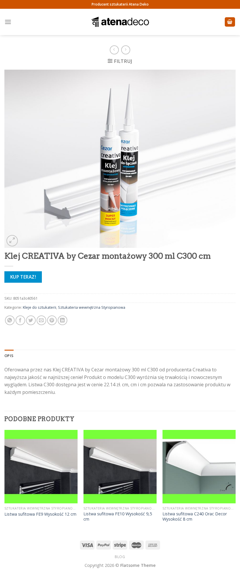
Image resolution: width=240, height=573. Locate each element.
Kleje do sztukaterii (39, 307)
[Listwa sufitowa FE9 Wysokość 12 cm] (41, 466)
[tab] (8, 355)
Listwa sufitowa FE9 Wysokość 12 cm (40, 514)
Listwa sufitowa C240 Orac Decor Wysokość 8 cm (194, 516)
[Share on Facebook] (20, 320)
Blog (120, 556)
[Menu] (7, 22)
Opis (8, 355)
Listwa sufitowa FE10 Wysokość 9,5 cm (117, 516)
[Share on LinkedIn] (62, 320)
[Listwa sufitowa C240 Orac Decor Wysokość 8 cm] (199, 466)
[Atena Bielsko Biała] (120, 22)
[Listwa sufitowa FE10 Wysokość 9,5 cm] (120, 466)
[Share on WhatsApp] (10, 320)
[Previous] (4, 481)
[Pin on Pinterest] (52, 320)
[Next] (235, 481)
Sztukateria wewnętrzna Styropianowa (91, 307)
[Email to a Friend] (41, 320)
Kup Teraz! (23, 277)
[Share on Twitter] (31, 320)
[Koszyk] (230, 22)
